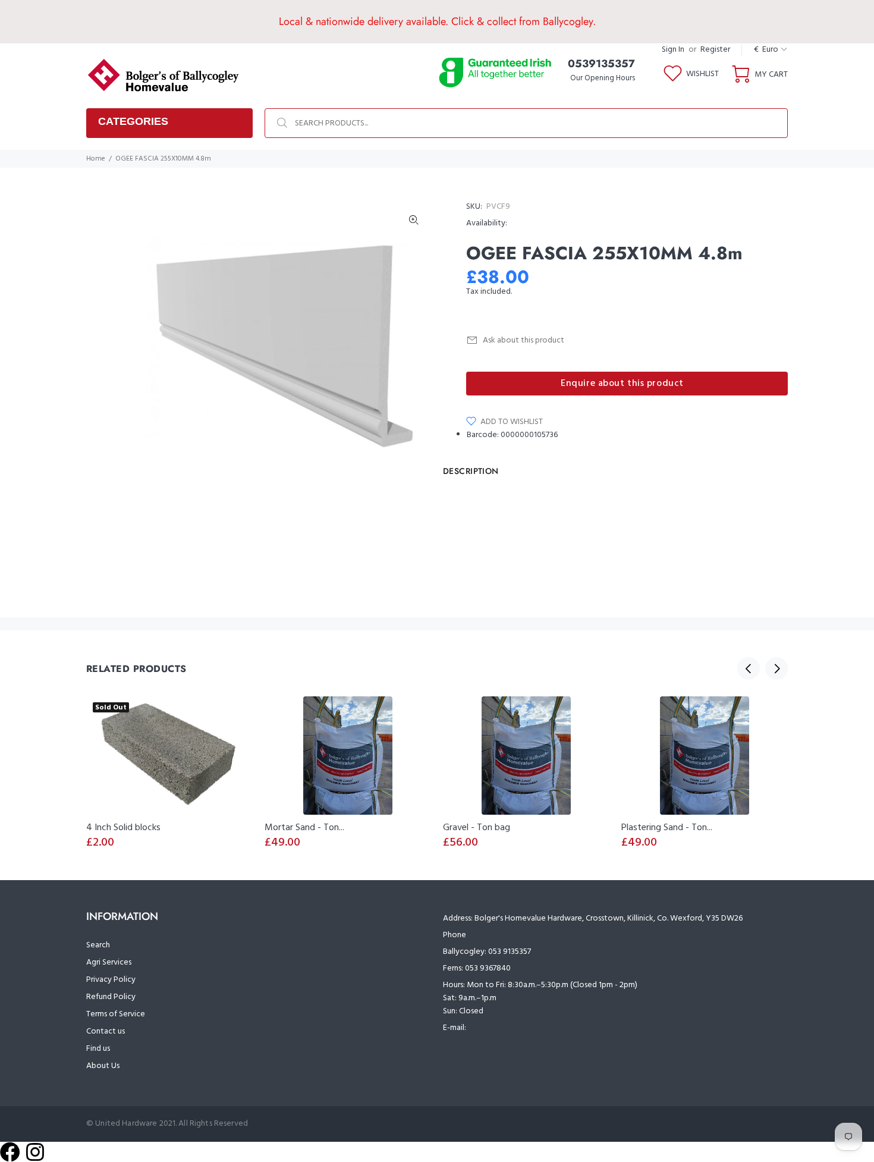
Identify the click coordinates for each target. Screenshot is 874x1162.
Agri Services (108, 962)
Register (715, 49)
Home (95, 159)
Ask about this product (523, 340)
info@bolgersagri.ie (502, 1028)
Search (98, 945)
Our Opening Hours (602, 78)
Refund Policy (111, 997)
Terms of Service (115, 1014)
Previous (748, 668)
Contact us (105, 1031)
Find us (98, 1049)
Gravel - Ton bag (476, 828)
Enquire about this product (622, 383)
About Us (103, 1066)
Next (414, 345)
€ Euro (766, 49)
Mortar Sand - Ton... (304, 828)
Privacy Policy (111, 980)
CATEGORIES (133, 121)
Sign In (673, 49)
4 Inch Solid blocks (123, 828)
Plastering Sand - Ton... (666, 828)
